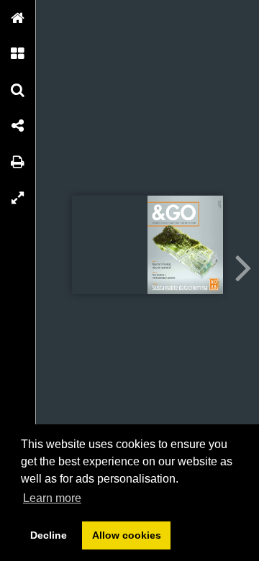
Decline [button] (48, 535)
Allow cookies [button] (126, 535)
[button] (18, 18)
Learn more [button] (52, 498)
